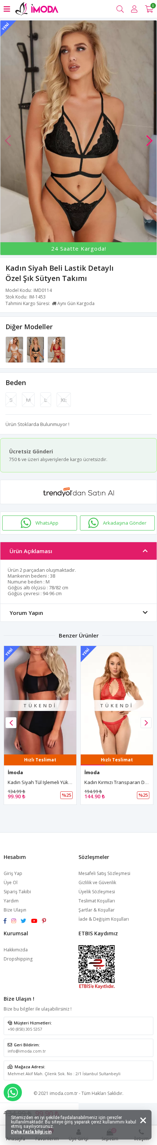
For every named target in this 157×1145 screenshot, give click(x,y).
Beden (15, 382)
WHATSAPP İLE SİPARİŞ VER (13, 1092)
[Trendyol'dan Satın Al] (78, 492)
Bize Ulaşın (15, 910)
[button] (149, 137)
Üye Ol (11, 882)
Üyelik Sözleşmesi (96, 892)
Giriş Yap (13, 873)
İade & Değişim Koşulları (103, 919)
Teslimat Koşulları (96, 901)
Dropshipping (18, 959)
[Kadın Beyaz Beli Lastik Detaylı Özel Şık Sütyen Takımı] (15, 349)
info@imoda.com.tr (27, 1051)
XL (64, 399)
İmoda (15, 772)
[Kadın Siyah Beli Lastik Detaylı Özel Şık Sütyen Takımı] (36, 349)
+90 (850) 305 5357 (25, 1029)
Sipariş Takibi (17, 892)
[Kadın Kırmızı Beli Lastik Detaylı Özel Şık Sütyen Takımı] (56, 349)
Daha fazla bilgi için (31, 1132)
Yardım (11, 901)
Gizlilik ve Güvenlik (97, 882)
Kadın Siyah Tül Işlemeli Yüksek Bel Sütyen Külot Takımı (68, 782)
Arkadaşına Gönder (124, 523)
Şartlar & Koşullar (96, 910)
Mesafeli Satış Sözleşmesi (104, 873)
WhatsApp (46, 523)
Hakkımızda (16, 950)
